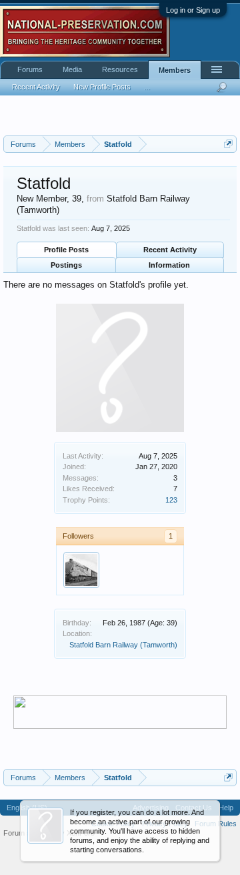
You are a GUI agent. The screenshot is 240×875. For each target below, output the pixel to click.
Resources (120, 69)
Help (226, 808)
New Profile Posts (102, 87)
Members (175, 70)
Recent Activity (170, 250)
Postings (66, 265)
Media (72, 69)
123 (171, 500)
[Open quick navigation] (228, 143)
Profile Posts (66, 250)
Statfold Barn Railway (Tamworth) (123, 645)
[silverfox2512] (81, 570)
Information (169, 265)
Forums (30, 69)
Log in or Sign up (193, 10)
